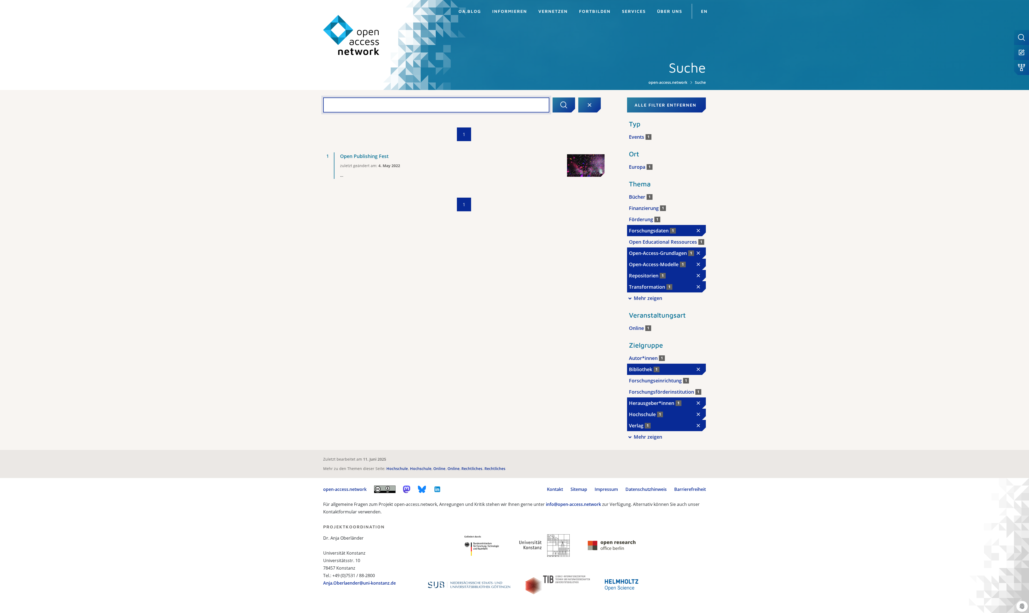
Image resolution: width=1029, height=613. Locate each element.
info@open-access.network (573, 504)
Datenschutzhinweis (646, 489)
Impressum (606, 489)
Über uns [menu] (669, 11)
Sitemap (579, 489)
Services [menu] (634, 11)
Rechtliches (472, 468)
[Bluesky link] (422, 489)
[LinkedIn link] (437, 489)
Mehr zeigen (648, 298)
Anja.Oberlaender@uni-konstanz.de (359, 583)
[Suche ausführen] (564, 104)
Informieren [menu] (509, 11)
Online (439, 468)
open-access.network (667, 82)
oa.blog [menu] (469, 11)
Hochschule (397, 468)
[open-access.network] (351, 35)
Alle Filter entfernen (665, 105)
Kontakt (555, 489)
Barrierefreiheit (690, 489)
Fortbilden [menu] (595, 11)
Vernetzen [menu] (553, 11)
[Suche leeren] (589, 104)
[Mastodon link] (406, 489)
